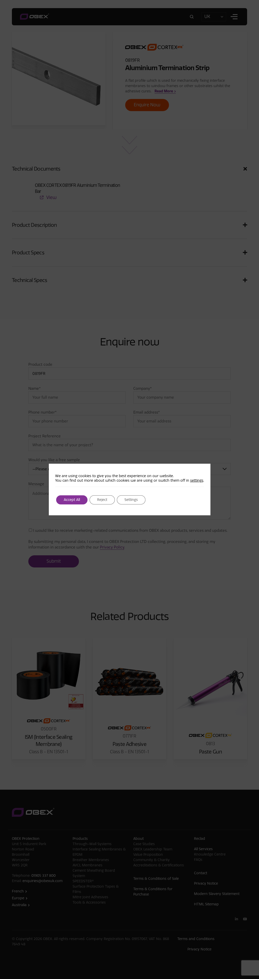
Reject (102, 500)
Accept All (72, 500)
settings (196, 480)
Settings (131, 500)
